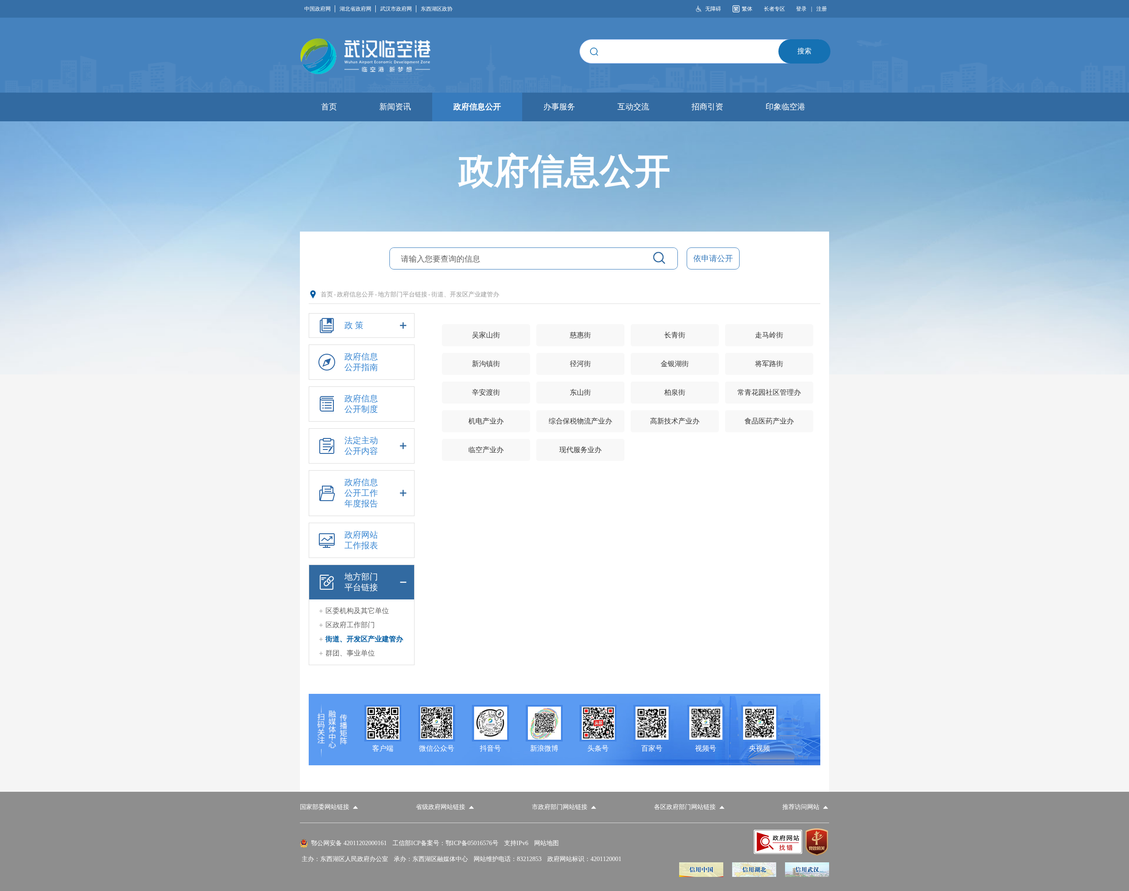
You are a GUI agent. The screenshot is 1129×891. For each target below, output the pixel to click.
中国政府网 (317, 9)
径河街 (580, 363)
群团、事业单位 (350, 653)
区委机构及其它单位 (357, 610)
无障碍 (713, 9)
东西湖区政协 (436, 9)
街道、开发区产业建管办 (465, 294)
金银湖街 (675, 363)
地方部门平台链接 (402, 294)
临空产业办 (486, 449)
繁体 (747, 9)
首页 (327, 294)
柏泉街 (674, 392)
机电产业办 (486, 421)
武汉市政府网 (396, 9)
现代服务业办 (580, 449)
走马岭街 (769, 335)
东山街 (580, 392)
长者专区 (774, 9)
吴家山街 (486, 335)
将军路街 (769, 363)
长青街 (674, 335)
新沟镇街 (486, 363)
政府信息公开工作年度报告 (361, 493)
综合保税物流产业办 (580, 421)
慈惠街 (580, 335)
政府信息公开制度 (361, 404)
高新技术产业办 (674, 421)
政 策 (353, 325)
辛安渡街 (486, 392)
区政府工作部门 (350, 625)
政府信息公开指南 (361, 362)
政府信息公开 (355, 294)
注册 (821, 9)
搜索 (804, 51)
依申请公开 (713, 258)
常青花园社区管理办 (769, 392)
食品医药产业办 (769, 421)
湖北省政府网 (355, 9)
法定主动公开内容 (361, 446)
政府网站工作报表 (361, 540)
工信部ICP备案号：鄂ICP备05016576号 (445, 843)
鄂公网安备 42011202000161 (349, 843)
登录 (801, 9)
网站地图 (546, 843)
